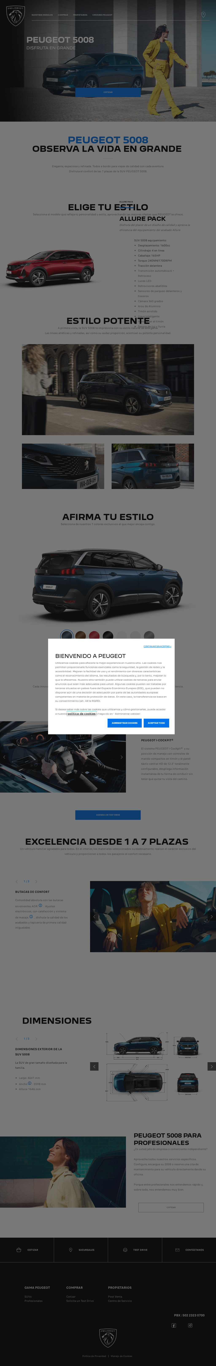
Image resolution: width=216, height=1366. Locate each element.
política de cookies (82, 713)
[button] (157, 646)
